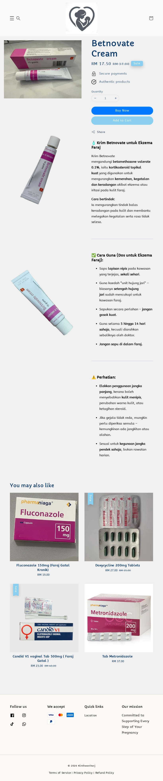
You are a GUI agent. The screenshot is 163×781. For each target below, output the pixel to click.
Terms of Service (60, 772)
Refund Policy (104, 772)
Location (90, 715)
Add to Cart (122, 120)
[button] (12, 18)
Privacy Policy (83, 772)
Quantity (97, 91)
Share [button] (101, 132)
